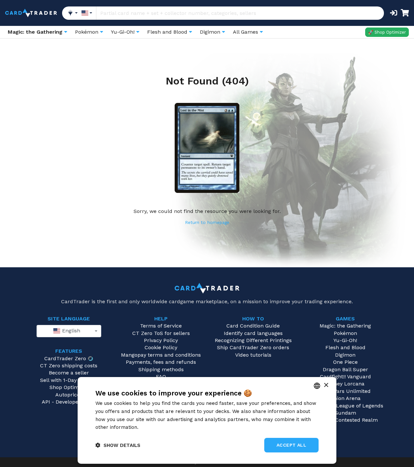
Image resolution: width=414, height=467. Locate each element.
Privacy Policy (161, 340)
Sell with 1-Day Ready (66, 380)
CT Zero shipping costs (68, 365)
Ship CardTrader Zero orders (253, 347)
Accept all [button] (291, 445)
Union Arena (345, 398)
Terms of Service (161, 326)
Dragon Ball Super (345, 369)
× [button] (325, 385)
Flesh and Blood (345, 347)
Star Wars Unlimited (345, 391)
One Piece (345, 362)
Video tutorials (253, 355)
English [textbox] (70, 331)
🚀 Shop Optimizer (387, 32)
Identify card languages (253, 333)
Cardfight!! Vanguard (345, 376)
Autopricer (68, 395)
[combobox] (69, 331)
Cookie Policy (161, 347)
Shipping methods (161, 369)
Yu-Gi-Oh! (345, 340)
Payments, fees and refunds (161, 362)
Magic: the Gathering (345, 326)
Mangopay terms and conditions (161, 355)
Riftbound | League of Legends (345, 406)
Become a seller (69, 373)
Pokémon (345, 333)
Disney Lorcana (345, 384)
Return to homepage (207, 222)
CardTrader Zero (65, 358)
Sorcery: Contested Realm (345, 420)
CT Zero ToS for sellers (161, 333)
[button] (117, 445)
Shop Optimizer (68, 387)
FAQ (161, 376)
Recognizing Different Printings (253, 340)
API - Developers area (69, 402)
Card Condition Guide (253, 326)
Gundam (345, 413)
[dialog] (207, 420)
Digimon (345, 355)
